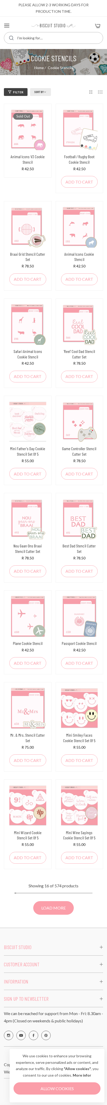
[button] (79, 182)
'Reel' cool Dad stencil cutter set (79, 354)
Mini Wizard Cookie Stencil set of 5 (28, 835)
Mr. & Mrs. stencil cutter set (27, 737)
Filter (18, 92)
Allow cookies (57, 1088)
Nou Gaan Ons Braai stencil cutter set (28, 548)
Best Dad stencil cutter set (79, 548)
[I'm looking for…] (11, 38)
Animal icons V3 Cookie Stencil (28, 159)
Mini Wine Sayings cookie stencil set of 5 (79, 835)
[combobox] (53, 38)
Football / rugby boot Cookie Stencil (79, 159)
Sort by (39, 92)
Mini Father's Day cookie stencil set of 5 (27, 451)
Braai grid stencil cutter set (27, 257)
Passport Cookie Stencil (79, 643)
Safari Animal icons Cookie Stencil (28, 354)
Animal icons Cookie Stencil (79, 257)
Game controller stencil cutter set (79, 451)
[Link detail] (8, 1035)
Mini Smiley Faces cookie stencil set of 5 (79, 737)
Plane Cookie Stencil (28, 643)
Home (39, 67)
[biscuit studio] (53, 25)
